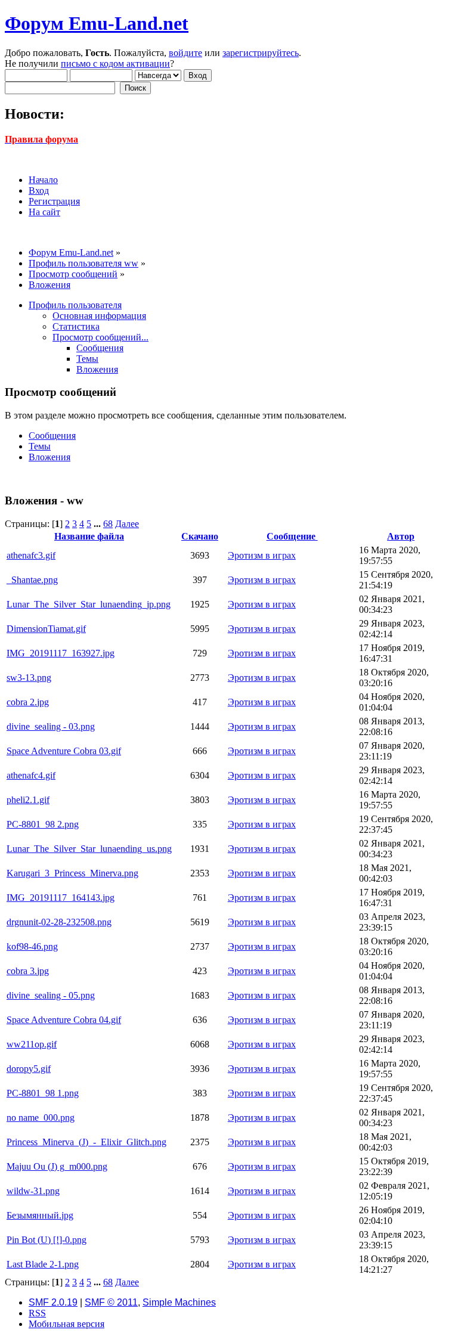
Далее (127, 524)
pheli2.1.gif (28, 800)
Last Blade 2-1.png (43, 1264)
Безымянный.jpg (40, 1215)
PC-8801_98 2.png (43, 824)
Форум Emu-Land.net (96, 23)
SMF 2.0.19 (53, 1302)
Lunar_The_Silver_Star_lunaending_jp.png (89, 604)
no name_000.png (41, 1117)
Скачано (199, 536)
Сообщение (292, 536)
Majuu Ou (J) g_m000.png (57, 1166)
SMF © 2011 (111, 1302)
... (98, 524)
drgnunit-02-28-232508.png (59, 922)
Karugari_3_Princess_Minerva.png (72, 873)
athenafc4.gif (31, 775)
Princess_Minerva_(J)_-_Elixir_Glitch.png (86, 1142)
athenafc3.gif (31, 555)
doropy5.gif (29, 1069)
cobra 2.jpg (28, 702)
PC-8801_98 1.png (43, 1093)
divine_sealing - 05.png (51, 995)
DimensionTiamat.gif (46, 629)
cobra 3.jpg (28, 971)
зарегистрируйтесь (260, 53)
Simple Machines (179, 1302)
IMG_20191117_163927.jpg (60, 653)
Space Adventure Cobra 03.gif (64, 751)
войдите (185, 53)
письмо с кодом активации (115, 63)
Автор (400, 536)
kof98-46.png (32, 946)
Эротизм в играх (262, 555)
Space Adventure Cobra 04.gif (64, 1020)
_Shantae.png (32, 580)
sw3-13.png (29, 677)
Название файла (89, 536)
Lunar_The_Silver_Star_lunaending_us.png (89, 849)
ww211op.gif (32, 1044)
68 (108, 524)
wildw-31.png (33, 1191)
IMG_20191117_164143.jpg (60, 897)
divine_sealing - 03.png (51, 726)
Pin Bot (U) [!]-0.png (46, 1240)
